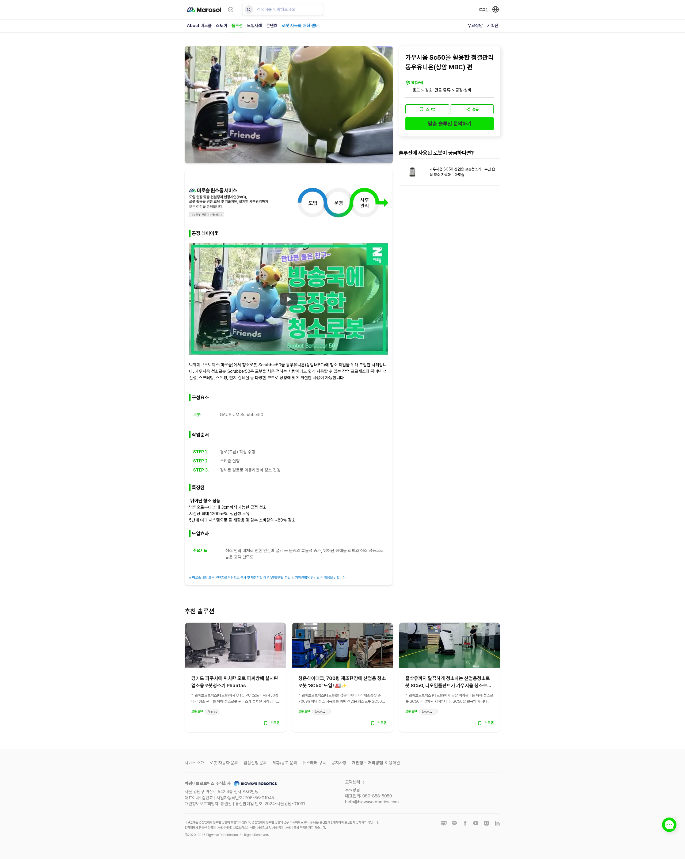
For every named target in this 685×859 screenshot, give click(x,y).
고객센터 (352, 782)
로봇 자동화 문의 (224, 762)
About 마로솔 (199, 25)
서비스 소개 (194, 762)
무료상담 (475, 25)
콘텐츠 (271, 25)
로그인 (484, 9)
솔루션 (237, 25)
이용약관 (392, 762)
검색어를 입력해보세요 (276, 9)
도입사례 (254, 25)
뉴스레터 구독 (314, 762)
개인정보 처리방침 (367, 762)
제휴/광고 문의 (284, 762)
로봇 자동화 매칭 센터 (300, 25)
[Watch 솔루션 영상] (289, 299)
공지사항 (339, 762)
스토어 (221, 25)
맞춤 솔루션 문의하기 (449, 123)
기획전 (492, 25)
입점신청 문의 (255, 762)
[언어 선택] (495, 9)
